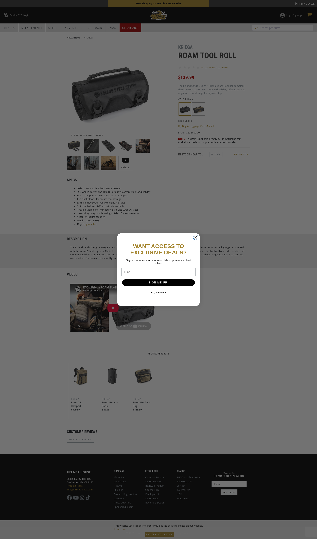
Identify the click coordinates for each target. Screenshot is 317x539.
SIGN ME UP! (159, 282)
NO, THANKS (158, 292)
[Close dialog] (195, 237)
